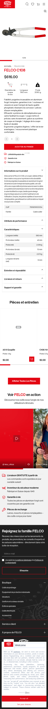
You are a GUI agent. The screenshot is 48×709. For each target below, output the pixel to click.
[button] (27, 4)
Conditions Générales (23, 560)
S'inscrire (24, 570)
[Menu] (43, 4)
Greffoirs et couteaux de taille (13, 601)
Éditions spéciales (9, 606)
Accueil (8, 66)
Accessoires (7, 615)
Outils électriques (8, 611)
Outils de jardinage (9, 588)
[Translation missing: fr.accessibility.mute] (28, 464)
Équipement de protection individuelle (16, 592)
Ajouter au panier (24, 147)
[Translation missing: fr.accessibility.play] (16, 438)
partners (17, 652)
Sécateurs (6, 597)
